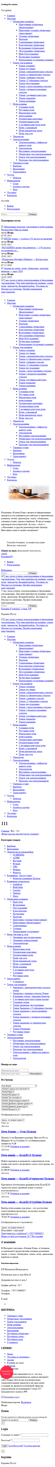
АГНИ (16, 857)
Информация (13, 180)
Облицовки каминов (23, 21)
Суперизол (18, 981)
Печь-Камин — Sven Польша (18, 1131)
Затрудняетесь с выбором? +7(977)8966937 (22, 1233)
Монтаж (17, 177)
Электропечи (25, 148)
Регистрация (13, 208)
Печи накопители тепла (25, 960)
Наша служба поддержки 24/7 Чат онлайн (22, 1236)
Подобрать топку (15, 1336)
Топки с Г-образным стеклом (33, 80)
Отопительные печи (29, 121)
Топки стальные (27, 65)
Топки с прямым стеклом (31, 77)
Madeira (17, 893)
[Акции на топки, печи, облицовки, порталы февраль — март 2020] (2, 268)
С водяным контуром (23, 969)
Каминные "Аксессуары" (19, 875)
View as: (5, 1122)
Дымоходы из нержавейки (20, 851)
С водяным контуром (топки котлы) (31, 999)
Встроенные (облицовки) (31, 48)
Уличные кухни (21, 163)
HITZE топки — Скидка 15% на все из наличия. (28, 238)
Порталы (23, 39)
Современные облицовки (31, 42)
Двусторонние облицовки (32, 51)
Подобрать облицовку (18, 1333)
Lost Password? (16, 1445)
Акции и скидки (21, 186)
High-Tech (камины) (29, 53)
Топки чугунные (27, 68)
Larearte (17, 890)
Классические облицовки (31, 45)
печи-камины (25, 115)
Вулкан (16, 863)
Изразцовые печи (27, 112)
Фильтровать (36, 1074)
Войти (10, 206)
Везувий (17, 860)
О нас (16, 183)
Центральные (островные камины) (36, 59)
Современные (20, 925)
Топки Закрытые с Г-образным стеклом (32, 1008)
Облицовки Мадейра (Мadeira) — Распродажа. (25, 259)
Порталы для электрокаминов (34, 160)
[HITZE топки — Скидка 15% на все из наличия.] (2, 238)
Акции (10, 1359)
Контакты (12, 195)
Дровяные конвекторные (25, 940)
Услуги (10, 174)
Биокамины (19, 168)
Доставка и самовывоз (18, 1356)
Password (6, 1440)
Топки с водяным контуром (32, 95)
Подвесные (18, 913)
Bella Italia (18, 887)
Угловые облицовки (29, 36)
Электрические (20, 943)
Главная (11, 15)
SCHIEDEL (18, 854)
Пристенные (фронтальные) (27, 922)
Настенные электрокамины (32, 151)
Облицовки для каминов (19, 1318)
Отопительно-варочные (31, 118)
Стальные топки (21, 1002)
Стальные (18, 972)
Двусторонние (20, 907)
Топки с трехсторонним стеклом (35, 86)
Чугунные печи (26, 109)
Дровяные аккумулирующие (27, 937)
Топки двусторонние (29, 83)
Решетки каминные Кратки (26, 878)
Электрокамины (21, 139)
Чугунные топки (21, 1031)
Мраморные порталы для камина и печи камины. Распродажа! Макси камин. (27, 228)
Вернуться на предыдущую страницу (20, 833)
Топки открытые (27, 98)
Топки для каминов (22, 62)
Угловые (17, 928)
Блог (15, 189)
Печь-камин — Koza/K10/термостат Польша (27, 1178)
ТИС (15, 866)
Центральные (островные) (26, 931)
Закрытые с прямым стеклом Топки (31, 993)
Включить (26, 1402)
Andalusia (17, 884)
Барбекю (17, 165)
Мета (15, 896)
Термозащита (19, 171)
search (4, 553)
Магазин (11, 18)
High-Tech (18, 902)
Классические (20, 910)
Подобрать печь (15, 1339)
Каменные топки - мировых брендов (31, 996)
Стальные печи (26, 107)
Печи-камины (20, 104)
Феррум (17, 872)
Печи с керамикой (28, 127)
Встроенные (19, 904)
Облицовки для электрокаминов (35, 154)
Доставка (11, 192)
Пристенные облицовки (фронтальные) (31, 26)
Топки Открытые (21, 1028)
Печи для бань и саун (17, 934)
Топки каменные (27, 101)
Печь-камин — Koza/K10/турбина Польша (26, 1202)
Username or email (10, 1434)
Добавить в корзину (20, 1146)
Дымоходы (18, 136)
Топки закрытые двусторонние (28, 1005)
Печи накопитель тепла (30, 130)
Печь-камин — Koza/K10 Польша (21, 1155)
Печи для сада (26, 133)
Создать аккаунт (32, 1445)
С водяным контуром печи (32, 124)
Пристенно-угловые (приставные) (30, 919)
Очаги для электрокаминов (32, 157)
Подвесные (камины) (29, 56)
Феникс (17, 869)
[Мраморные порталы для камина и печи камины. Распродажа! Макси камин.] (2, 226)
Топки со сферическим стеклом (34, 74)
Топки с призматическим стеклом (36, 71)
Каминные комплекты (18, 881)
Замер (10, 1353)
